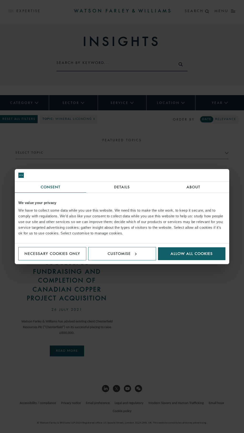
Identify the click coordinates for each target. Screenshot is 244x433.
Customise (119, 253)
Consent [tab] (51, 187)
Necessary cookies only (52, 253)
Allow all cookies (192, 253)
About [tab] (193, 187)
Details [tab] (122, 187)
